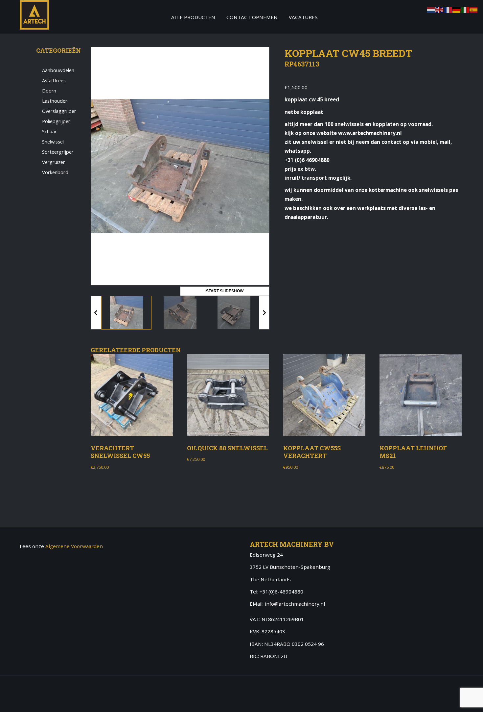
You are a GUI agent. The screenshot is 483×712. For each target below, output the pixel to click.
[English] (439, 9)
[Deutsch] (456, 9)
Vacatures (303, 17)
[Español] (474, 9)
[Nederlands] (431, 9)
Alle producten (193, 17)
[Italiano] (465, 9)
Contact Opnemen (252, 17)
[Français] (448, 9)
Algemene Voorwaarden (74, 546)
